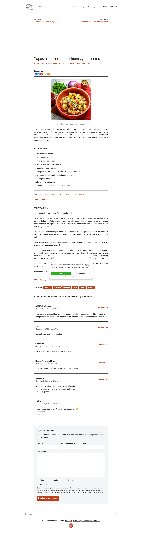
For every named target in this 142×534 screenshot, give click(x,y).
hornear (66, 288)
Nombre (41, 443)
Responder (103, 307)
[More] (48, 74)
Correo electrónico (68, 443)
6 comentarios (39, 63)
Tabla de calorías (40, 199)
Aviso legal (75, 276)
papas (75, 288)
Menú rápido (62, 63)
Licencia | (28, 532)
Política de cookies (68, 276)
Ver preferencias (81, 273)
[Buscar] (64, 6)
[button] (90, 258)
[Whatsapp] (45, 74)
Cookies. (96, 521)
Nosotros (114, 7)
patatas (83, 288)
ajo (50, 157)
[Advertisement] (71, 39)
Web (85, 443)
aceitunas (47, 288)
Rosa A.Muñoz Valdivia (45, 361)
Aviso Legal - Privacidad (82, 521)
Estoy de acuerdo (45, 484)
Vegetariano (85, 63)
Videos (105, 7)
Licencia (68, 521)
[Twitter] (38, 74)
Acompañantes (51, 63)
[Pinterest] (41, 74)
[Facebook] (35, 74)
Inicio (75, 7)
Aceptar (61, 273)
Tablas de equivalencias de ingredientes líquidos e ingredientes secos (61, 194)
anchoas (57, 288)
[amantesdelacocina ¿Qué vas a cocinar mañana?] (29, 6)
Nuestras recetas (74, 63)
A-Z (98, 7)
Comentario (42, 452)
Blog (93, 7)
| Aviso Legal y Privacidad (50, 532)
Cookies (35, 532)
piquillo (91, 288)
